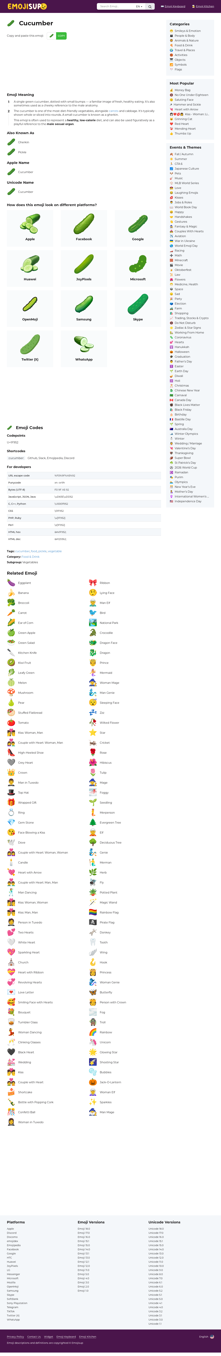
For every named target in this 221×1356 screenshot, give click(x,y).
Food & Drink (31, 556)
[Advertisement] (84, 65)
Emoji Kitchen (87, 1336)
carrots (113, 111)
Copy (61, 35)
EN (138, 6)
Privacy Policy (15, 1336)
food (34, 551)
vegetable (55, 551)
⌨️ (173, 6)
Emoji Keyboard (66, 1336)
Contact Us (34, 1336)
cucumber (22, 551)
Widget (48, 1336)
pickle (42, 551)
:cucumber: (16, 458)
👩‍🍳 (203, 6)
